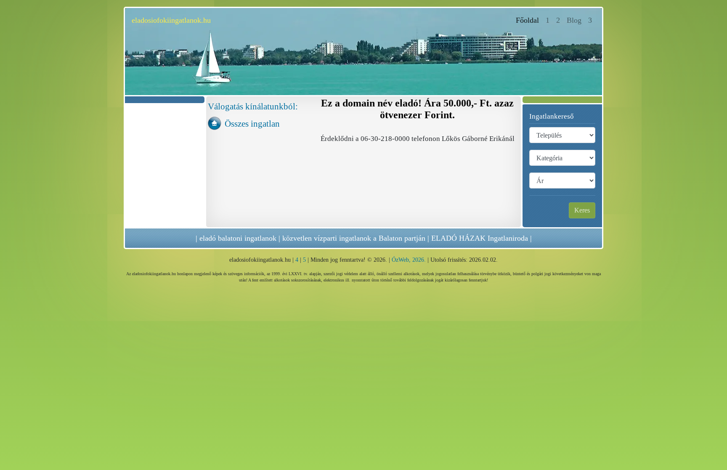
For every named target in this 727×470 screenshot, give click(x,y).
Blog (574, 20)
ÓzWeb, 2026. (409, 260)
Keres (582, 210)
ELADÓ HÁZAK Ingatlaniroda (479, 238)
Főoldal (529, 20)
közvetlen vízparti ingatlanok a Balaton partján (353, 238)
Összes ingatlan (252, 123)
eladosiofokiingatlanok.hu (171, 20)
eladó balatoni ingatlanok (237, 238)
